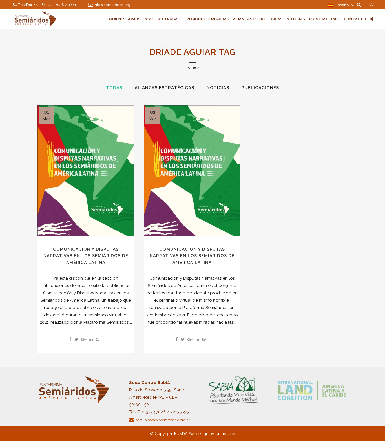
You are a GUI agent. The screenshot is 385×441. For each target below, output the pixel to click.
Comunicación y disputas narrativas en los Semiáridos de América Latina (192, 256)
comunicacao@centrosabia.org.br (163, 420)
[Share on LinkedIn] (91, 339)
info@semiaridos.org (112, 5)
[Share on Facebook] (70, 339)
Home (191, 67)
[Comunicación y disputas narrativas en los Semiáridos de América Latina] (192, 170)
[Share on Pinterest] (97, 339)
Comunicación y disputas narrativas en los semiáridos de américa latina (85, 256)
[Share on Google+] (84, 339)
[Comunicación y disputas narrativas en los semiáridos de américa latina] (85, 170)
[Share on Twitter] (76, 339)
